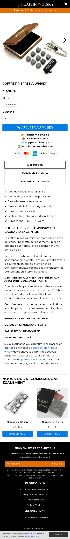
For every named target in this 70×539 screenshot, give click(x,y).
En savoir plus (33, 536)
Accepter (58, 534)
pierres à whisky (31, 359)
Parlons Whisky (34, 505)
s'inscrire (57, 464)
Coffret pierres (10, 104)
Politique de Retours (34, 499)
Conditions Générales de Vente (34, 489)
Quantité (8, 111)
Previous (5, 40)
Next (65, 40)
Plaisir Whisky (38, 528)
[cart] (65, 4)
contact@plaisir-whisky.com (34, 517)
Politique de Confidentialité (34, 494)
